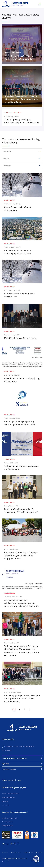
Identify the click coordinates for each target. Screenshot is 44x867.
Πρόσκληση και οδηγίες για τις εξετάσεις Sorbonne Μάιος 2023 (19, 423)
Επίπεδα (6, 158)
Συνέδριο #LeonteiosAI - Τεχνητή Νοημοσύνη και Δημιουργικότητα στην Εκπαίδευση (21, 99)
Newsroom (5, 801)
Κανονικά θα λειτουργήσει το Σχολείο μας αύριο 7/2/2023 (18, 252)
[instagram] (14, 844)
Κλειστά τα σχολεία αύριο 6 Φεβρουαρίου (17, 209)
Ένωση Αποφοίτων (7, 825)
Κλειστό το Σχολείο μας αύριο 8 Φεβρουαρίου (19, 295)
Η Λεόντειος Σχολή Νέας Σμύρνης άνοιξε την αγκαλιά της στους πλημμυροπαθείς (20, 555)
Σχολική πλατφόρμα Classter (10, 793)
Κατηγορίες (7, 151)
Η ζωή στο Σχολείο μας (12, 88)
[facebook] (11, 844)
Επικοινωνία (5, 805)
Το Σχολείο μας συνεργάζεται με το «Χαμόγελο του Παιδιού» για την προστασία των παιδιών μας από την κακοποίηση (21, 650)
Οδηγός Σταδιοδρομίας (8, 797)
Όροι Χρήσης (39, 852)
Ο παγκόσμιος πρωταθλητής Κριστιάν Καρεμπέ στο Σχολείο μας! (21, 121)
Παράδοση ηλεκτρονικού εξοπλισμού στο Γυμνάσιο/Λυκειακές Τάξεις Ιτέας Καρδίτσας (22, 698)
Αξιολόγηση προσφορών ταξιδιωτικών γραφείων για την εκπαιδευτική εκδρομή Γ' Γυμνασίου (21, 603)
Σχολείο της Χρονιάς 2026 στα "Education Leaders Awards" (19, 57)
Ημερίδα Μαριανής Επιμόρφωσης (20, 338)
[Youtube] (18, 844)
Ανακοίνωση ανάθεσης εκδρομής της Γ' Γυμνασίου (22, 380)
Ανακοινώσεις (10, 48)
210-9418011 (8, 750)
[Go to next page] (30, 709)
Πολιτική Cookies (29, 852)
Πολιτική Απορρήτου (16, 852)
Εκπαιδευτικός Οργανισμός (9, 818)
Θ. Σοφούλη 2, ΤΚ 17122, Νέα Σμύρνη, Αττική (19, 746)
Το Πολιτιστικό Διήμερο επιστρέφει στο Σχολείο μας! (21, 467)
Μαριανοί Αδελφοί (7, 822)
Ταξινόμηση (7, 166)
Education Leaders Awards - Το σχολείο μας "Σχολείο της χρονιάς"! (21, 510)
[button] (39, 4)
